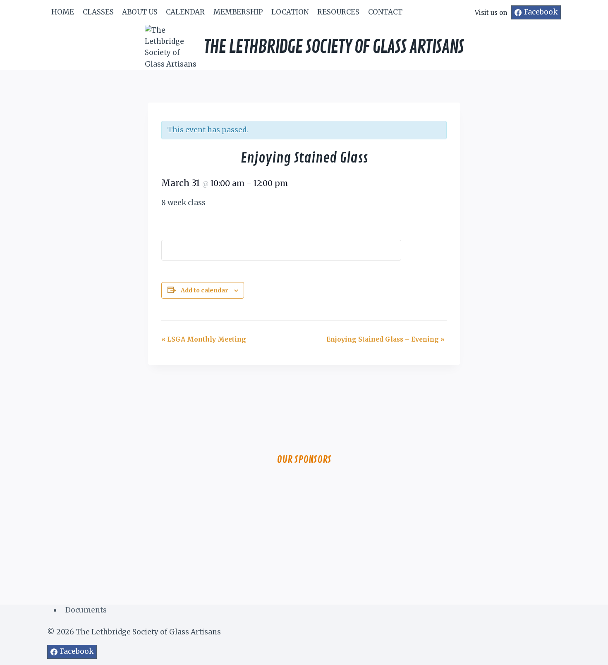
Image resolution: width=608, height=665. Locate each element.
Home (62, 12)
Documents (86, 610)
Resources (338, 12)
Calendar (185, 12)
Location (290, 12)
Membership (238, 12)
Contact (385, 12)
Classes (98, 12)
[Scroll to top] (587, 652)
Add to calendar (204, 290)
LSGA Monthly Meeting (203, 339)
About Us (140, 12)
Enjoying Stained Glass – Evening (385, 339)
